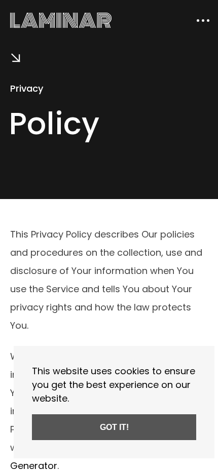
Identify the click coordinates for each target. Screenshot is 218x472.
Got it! (114, 426)
